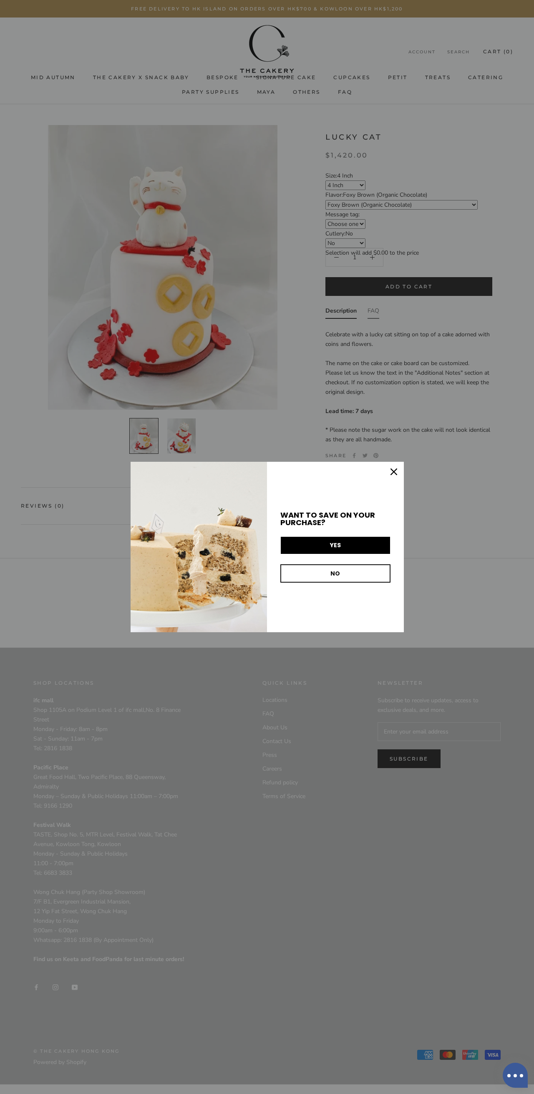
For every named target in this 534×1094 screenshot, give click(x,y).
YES (335, 545)
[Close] (394, 472)
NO (335, 573)
